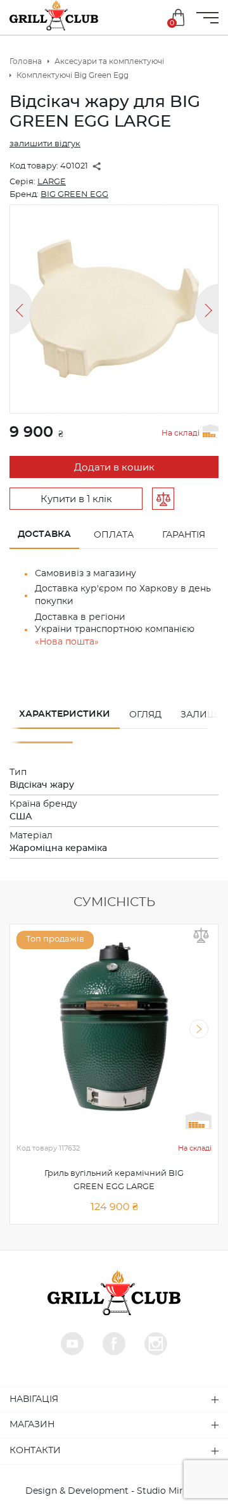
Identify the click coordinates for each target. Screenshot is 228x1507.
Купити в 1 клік (76, 499)
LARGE (51, 182)
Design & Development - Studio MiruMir (114, 1491)
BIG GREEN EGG (74, 195)
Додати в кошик (114, 467)
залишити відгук (45, 144)
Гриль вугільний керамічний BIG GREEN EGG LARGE (114, 1180)
